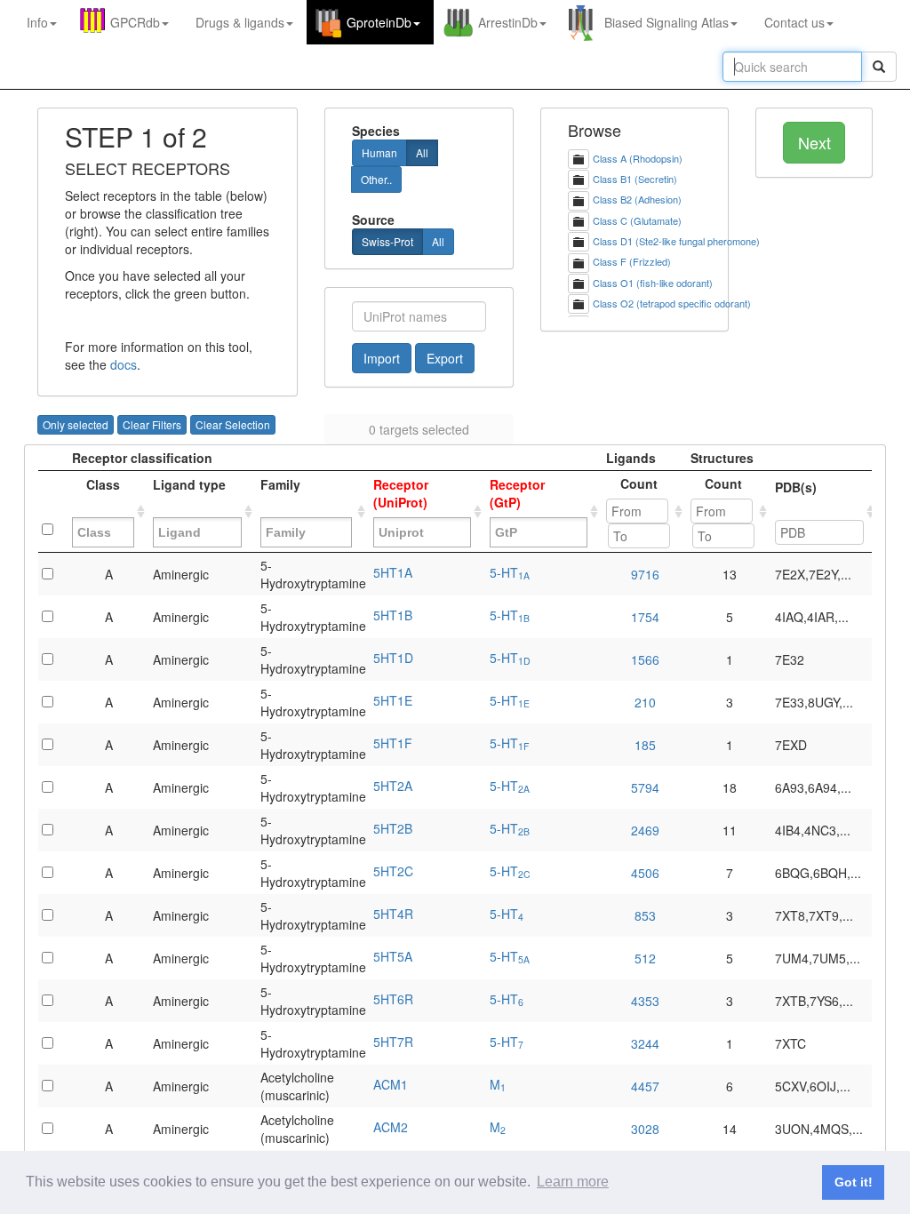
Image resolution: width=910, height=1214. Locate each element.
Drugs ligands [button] (240, 22)
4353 (645, 1001)
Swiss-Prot (387, 241)
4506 (645, 873)
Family (280, 493)
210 (645, 702)
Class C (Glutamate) (637, 220)
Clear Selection (233, 424)
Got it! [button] (853, 1182)
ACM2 (390, 1127)
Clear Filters (152, 424)
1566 (645, 659)
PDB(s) (796, 496)
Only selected (75, 424)
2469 (645, 830)
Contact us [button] (794, 22)
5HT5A (392, 956)
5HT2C (393, 871)
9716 (645, 574)
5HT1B (392, 615)
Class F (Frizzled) (632, 261)
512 (645, 958)
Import (381, 358)
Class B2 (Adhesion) (637, 199)
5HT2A (392, 786)
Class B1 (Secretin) (635, 179)
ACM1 (390, 1084)
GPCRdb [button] (135, 22)
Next (814, 142)
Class (103, 493)
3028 (645, 1129)
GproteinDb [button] (379, 22)
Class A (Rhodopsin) (637, 158)
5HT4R (393, 913)
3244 (645, 1043)
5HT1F (392, 743)
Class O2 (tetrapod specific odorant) (672, 303)
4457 (645, 1086)
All (422, 152)
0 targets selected (419, 429)
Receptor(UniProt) (400, 493)
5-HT (510, 572)
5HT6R (393, 999)
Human (379, 152)
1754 (645, 617)
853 (645, 915)
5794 (645, 787)
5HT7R (393, 1041)
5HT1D (393, 658)
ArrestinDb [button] (508, 22)
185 (645, 745)
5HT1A (392, 572)
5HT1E (392, 700)
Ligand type (189, 493)
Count (639, 483)
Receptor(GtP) (517, 493)
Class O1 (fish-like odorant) (653, 283)
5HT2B (392, 828)
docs (123, 364)
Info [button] (37, 22)
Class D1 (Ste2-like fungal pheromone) (676, 241)
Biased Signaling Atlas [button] (666, 22)
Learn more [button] (573, 1181)
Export (445, 358)
